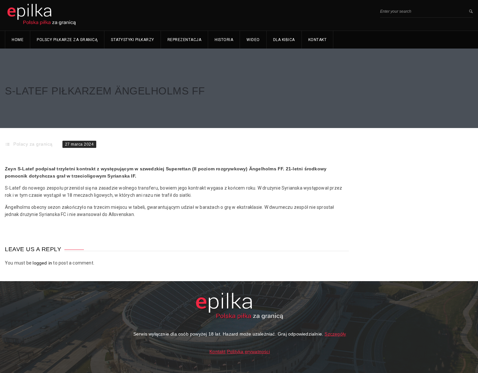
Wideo (253, 39)
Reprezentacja (184, 39)
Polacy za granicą (33, 144)
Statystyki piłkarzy (132, 39)
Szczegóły (335, 334)
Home (17, 39)
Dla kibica (284, 39)
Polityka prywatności (248, 351)
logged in (42, 262)
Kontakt (317, 39)
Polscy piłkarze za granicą (67, 39)
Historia (224, 39)
